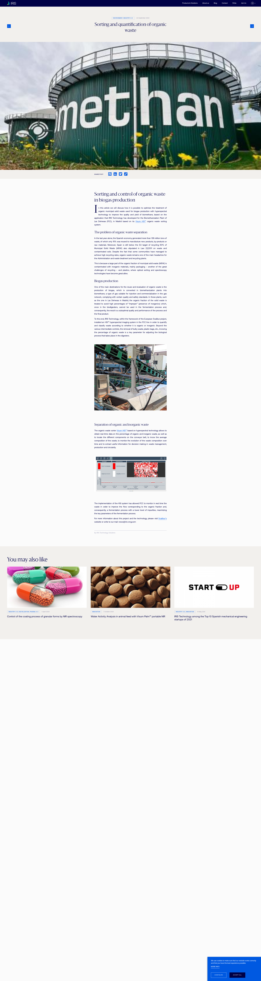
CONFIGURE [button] (219, 975)
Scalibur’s (162, 519)
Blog (215, 3)
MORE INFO (215, 967)
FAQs (234, 3)
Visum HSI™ (140, 222)
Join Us (243, 3)
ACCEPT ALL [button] (237, 975)
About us (205, 3)
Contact (225, 3)
